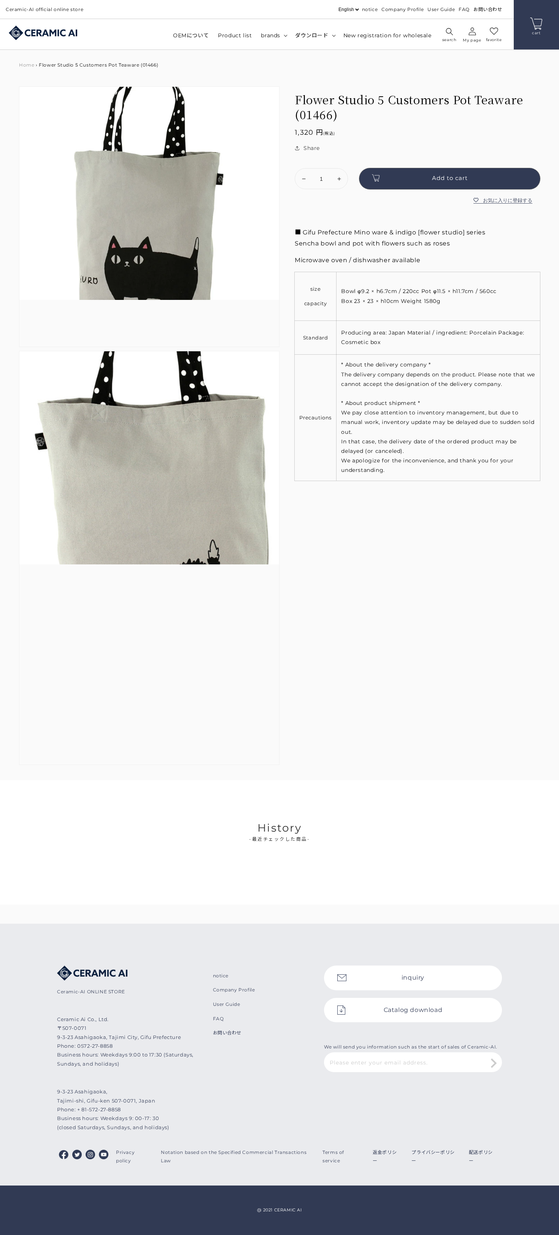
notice (370, 9)
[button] (449, 35)
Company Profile (402, 9)
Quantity (306, 162)
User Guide (441, 9)
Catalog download (413, 1009)
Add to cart (450, 178)
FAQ (464, 9)
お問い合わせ (487, 9)
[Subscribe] (493, 1063)
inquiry (413, 977)
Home (26, 65)
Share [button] (311, 148)
